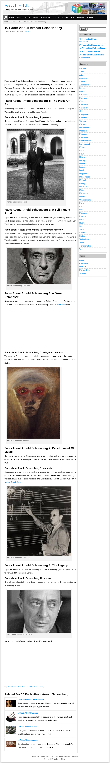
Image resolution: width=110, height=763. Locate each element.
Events (82, 147)
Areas (81, 72)
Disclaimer (83, 267)
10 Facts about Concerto (28, 740)
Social (82, 229)
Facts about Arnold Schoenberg (33, 687)
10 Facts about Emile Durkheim (92, 45)
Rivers (82, 223)
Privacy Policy (85, 270)
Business (83, 98)
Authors (82, 81)
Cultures (82, 124)
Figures (65, 17)
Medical (82, 180)
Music (19, 17)
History (56, 17)
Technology (84, 239)
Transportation (85, 246)
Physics (82, 203)
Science (90, 17)
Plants (82, 206)
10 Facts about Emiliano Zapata (92, 48)
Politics (82, 210)
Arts (72, 17)
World (81, 249)
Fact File (16, 5)
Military (82, 183)
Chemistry (45, 17)
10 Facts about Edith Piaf (28, 727)
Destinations (84, 127)
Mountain (83, 187)
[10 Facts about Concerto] (11, 746)
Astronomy (83, 78)
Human (82, 164)
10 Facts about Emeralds (89, 51)
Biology (82, 88)
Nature (82, 197)
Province (83, 213)
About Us (83, 260)
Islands (82, 167)
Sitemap (82, 273)
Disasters (83, 131)
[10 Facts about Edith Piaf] (11, 734)
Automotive (84, 85)
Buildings (83, 95)
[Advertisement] (40, 57)
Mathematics (84, 177)
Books (82, 91)
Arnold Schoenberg (14, 687)
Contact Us (84, 263)
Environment (84, 144)
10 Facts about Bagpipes (28, 713)
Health (35, 17)
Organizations (85, 200)
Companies (84, 114)
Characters (83, 104)
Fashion (82, 150)
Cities (81, 111)
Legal (81, 170)
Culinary (82, 121)
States (82, 236)
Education (83, 137)
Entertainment (85, 141)
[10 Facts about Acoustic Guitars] (11, 706)
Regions (82, 216)
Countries (83, 118)
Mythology (83, 193)
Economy (83, 134)
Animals (80, 17)
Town (81, 243)
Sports (27, 17)
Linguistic (83, 173)
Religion (82, 220)
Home (11, 17)
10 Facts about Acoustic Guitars (31, 699)
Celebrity (83, 101)
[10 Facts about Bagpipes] (11, 722)
